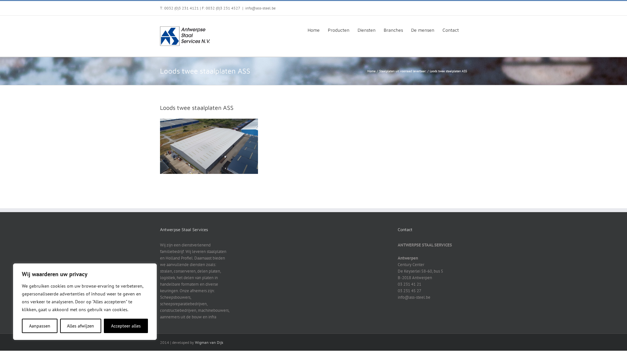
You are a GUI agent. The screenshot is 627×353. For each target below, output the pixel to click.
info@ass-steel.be (260, 8)
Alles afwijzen (80, 326)
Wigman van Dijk (209, 342)
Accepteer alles (126, 326)
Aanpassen (39, 326)
